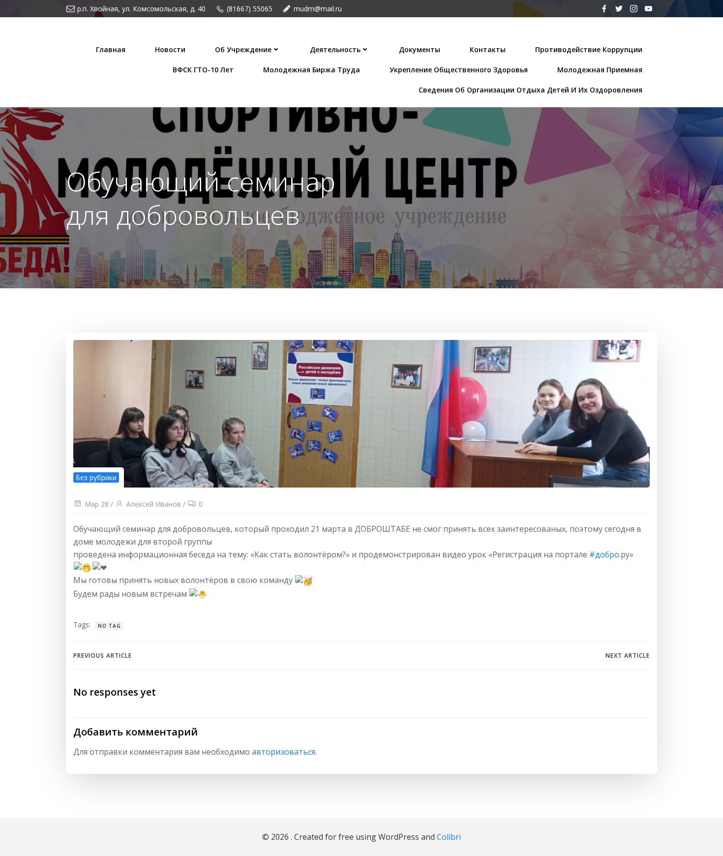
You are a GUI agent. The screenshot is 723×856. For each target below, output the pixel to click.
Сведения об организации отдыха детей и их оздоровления (530, 89)
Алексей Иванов (153, 504)
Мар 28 (97, 504)
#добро (604, 554)
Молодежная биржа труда (311, 69)
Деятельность (335, 49)
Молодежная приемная (599, 69)
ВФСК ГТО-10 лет (203, 69)
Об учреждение (243, 49)
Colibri (449, 836)
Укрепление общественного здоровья (459, 69)
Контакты (488, 49)
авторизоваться (283, 751)
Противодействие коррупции (588, 49)
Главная (110, 49)
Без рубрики (96, 477)
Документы (419, 49)
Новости (170, 49)
